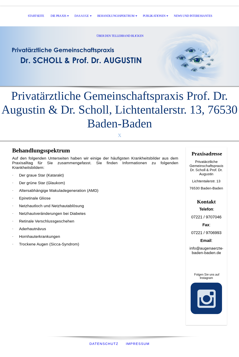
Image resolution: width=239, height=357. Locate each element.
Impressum (138, 344)
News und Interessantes (193, 15)
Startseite (36, 15)
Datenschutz (103, 344)
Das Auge (82, 15)
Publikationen (154, 15)
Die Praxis (58, 15)
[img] (119, 56)
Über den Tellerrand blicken (120, 35)
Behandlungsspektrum (115, 15)
